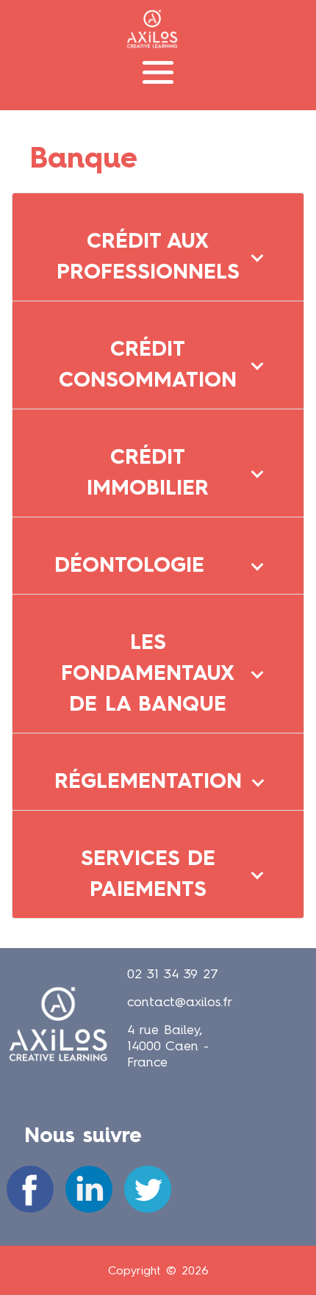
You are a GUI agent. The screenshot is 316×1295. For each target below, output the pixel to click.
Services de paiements (148, 873)
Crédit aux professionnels (148, 256)
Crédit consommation (148, 364)
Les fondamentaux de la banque (147, 672)
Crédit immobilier (148, 472)
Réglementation (148, 780)
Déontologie (129, 564)
